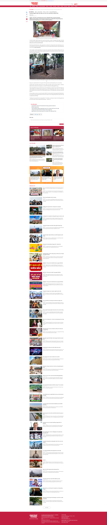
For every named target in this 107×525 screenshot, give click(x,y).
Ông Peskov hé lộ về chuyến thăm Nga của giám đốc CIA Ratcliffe (35, 178)
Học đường (54, 6)
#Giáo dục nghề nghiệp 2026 (37, 9)
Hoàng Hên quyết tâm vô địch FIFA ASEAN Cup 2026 (51, 478)
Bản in (27, 16)
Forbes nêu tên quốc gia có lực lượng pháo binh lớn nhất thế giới (57, 152)
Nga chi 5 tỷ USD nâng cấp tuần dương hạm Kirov (51, 469)
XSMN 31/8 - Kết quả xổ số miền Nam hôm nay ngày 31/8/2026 (53, 281)
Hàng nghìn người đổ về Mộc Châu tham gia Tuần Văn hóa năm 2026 (53, 338)
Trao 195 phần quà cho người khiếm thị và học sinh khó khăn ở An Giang (53, 395)
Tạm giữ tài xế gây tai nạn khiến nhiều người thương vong (52, 225)
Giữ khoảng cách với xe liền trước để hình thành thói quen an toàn (46, 178)
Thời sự (37, 6)
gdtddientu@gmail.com (51, 0)
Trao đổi (50, 6)
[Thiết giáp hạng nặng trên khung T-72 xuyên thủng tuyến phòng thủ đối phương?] (37, 150)
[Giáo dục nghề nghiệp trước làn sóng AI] (36, 201)
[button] (61, 127)
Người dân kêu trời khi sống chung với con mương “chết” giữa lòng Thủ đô (44, 111)
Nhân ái (58, 6)
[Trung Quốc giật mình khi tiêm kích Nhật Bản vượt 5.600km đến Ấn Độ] (58, 172)
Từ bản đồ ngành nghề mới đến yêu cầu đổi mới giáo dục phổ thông (53, 235)
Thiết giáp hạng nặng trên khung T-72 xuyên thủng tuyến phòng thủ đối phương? (37, 157)
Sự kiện (31, 9)
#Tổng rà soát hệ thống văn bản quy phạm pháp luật (47, 9)
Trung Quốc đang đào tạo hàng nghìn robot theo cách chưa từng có (53, 442)
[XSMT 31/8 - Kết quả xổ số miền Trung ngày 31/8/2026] (36, 276)
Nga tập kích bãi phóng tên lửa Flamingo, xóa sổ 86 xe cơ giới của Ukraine (53, 498)
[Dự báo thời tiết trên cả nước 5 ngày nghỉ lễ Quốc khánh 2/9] (58, 132)
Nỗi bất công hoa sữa (35, 107)
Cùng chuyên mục (34, 127)
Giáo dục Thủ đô (75, 4)
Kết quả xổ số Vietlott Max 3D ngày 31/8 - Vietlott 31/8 (52, 244)
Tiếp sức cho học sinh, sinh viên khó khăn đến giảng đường (52, 375)
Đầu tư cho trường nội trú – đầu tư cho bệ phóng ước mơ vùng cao (53, 320)
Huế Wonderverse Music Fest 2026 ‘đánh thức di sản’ (52, 347)
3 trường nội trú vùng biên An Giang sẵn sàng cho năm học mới (53, 216)
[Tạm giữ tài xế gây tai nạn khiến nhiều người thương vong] (36, 229)
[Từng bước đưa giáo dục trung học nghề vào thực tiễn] (36, 295)
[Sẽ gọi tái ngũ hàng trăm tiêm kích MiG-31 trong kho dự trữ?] (49, 147)
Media (69, 6)
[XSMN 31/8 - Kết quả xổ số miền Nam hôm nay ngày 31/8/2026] (36, 285)
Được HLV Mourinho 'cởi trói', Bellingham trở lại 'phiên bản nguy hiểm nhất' (52, 432)
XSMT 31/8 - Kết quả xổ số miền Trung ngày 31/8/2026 (52, 272)
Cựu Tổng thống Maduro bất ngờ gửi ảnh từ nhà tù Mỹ (52, 450)
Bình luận (27, 19)
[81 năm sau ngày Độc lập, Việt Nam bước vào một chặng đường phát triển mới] (47, 132)
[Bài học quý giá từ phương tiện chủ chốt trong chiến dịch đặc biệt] (49, 160)
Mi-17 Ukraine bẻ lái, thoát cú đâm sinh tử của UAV (51, 356)
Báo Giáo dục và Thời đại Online (34, 3)
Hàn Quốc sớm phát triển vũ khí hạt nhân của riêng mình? (52, 506)
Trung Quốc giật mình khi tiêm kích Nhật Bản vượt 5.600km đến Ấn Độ (57, 178)
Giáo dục (33, 6)
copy (41, 114)
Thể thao (76, 6)
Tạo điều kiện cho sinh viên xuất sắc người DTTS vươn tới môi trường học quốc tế (53, 517)
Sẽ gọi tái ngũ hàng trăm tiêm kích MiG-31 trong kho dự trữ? (58, 146)
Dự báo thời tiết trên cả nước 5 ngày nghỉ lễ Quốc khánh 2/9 (58, 137)
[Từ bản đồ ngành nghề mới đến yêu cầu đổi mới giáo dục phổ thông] (36, 238)
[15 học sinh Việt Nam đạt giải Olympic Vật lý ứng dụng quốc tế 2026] (36, 192)
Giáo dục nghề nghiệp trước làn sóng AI (49, 197)
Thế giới (62, 6)
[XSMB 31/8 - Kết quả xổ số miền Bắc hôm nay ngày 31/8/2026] (36, 267)
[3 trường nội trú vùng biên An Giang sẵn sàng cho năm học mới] (36, 220)
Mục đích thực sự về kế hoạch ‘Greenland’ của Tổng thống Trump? (52, 489)
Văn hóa (72, 6)
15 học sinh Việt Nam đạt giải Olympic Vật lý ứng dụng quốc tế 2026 (53, 188)
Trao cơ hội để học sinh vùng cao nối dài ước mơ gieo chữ (52, 300)
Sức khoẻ (65, 6)
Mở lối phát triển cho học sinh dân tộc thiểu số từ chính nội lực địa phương (53, 329)
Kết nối (47, 6)
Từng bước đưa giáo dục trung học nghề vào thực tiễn (52, 291)
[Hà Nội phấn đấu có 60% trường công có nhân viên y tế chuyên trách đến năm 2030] (36, 257)
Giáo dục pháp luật (42, 6)
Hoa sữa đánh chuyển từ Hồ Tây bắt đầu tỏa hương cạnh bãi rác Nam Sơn (44, 105)
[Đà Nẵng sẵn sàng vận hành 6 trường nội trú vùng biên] (36, 210)
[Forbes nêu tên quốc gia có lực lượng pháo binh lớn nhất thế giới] (49, 153)
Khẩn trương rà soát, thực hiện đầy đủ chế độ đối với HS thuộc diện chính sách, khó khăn (36, 138)
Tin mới (27, 21)
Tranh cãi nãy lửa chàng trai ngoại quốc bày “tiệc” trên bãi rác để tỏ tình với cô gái (45, 108)
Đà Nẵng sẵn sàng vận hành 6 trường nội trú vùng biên (52, 206)
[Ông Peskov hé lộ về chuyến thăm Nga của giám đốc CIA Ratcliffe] (35, 172)
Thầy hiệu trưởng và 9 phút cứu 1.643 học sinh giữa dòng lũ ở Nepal (53, 367)
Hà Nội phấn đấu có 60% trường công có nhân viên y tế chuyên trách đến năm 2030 (53, 254)
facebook (27, 14)
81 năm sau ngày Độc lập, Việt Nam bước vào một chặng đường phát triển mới (47, 138)
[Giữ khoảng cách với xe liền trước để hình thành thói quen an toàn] (47, 172)
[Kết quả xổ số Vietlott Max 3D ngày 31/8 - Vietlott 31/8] (36, 248)
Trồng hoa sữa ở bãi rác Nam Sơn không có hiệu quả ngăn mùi (42, 109)
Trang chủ (30, 6)
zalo (27, 12)
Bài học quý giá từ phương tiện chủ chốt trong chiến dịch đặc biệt (57, 159)
